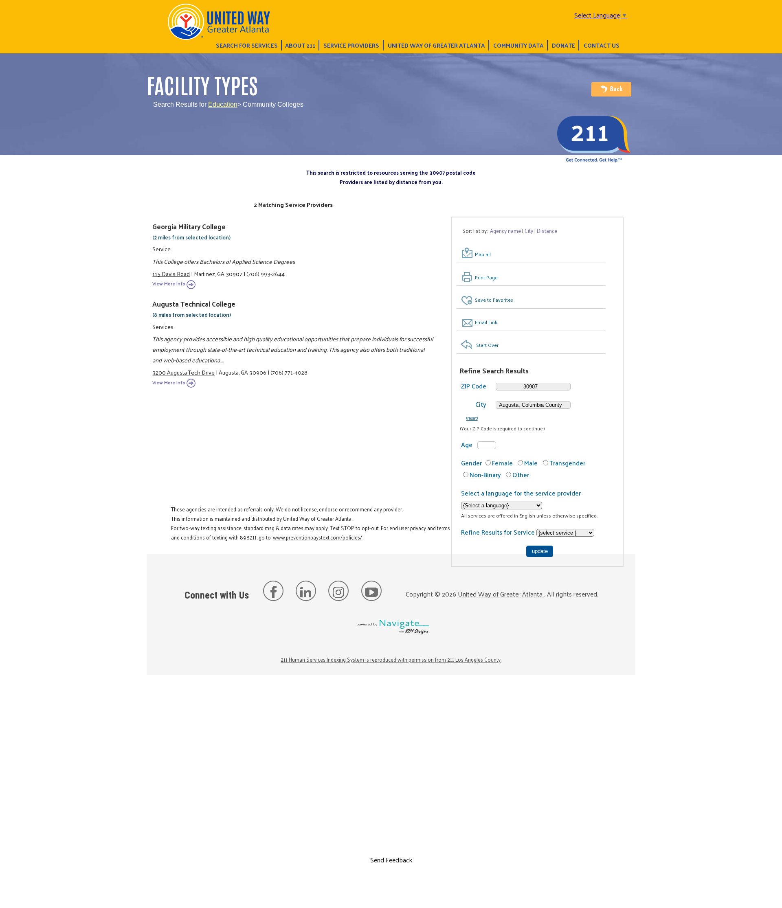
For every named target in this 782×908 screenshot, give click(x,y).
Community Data (518, 45)
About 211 (300, 45)
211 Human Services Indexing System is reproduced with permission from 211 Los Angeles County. (391, 659)
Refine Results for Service (498, 532)
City (480, 404)
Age (466, 444)
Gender (471, 463)
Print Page (486, 277)
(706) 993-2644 (265, 273)
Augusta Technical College (193, 304)
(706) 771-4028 (289, 372)
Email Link (486, 322)
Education (222, 104)
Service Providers (351, 45)
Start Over (487, 344)
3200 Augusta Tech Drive (183, 372)
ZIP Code (473, 386)
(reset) (472, 418)
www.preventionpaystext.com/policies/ (317, 537)
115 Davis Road (171, 273)
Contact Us (601, 45)
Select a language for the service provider (521, 493)
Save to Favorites (494, 299)
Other (520, 474)
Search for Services (247, 45)
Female (502, 463)
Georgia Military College (189, 226)
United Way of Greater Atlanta (436, 45)
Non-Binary (485, 474)
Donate (563, 45)
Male (531, 463)
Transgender (567, 463)
